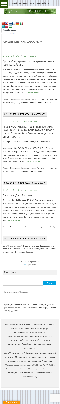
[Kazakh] (3, 26)
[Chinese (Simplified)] (3, 23)
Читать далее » (34, 93)
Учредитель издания (17, 336)
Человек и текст (17, 227)
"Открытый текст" (15, 246)
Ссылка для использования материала (24, 114)
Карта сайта (31, 265)
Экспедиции (15, 99)
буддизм (40, 99)
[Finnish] (10, 23)
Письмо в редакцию (31, 262)
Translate (18, 33)
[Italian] (21, 23)
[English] (6, 23)
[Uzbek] (10, 26)
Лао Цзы (53, 227)
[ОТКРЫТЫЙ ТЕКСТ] (30, 14)
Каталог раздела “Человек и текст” (19, 292)
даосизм (49, 99)
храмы (40, 103)
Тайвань (32, 103)
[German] (17, 23)
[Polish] (6, 26)
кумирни (24, 103)
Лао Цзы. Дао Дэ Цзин (17, 195)
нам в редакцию (11, 311)
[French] (14, 23)
